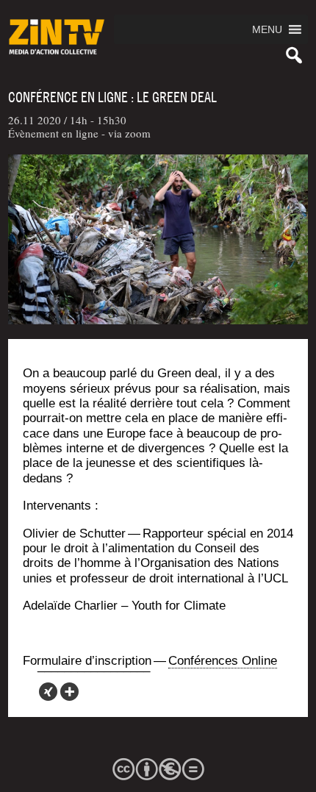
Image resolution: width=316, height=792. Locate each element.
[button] (267, 29)
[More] (69, 691)
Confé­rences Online (222, 661)
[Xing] (48, 691)
